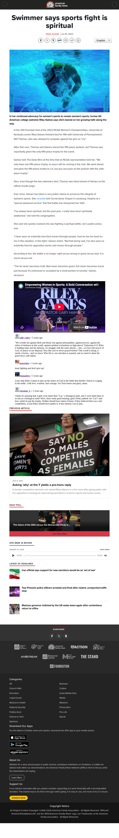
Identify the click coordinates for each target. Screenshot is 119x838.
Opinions (13, 721)
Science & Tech (16, 716)
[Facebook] (52, 636)
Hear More (105, 550)
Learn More (17, 777)
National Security (17, 707)
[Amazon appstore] (19, 752)
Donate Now (18, 798)
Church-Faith (15, 688)
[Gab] (65, 636)
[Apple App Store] (18, 738)
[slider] (59, 555)
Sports (62, 716)
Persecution (65, 707)
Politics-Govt (15, 712)
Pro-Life (63, 712)
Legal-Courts (15, 698)
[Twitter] (59, 636)
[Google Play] (19, 745)
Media (62, 698)
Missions (63, 702)
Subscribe (58, 629)
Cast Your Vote (59, 534)
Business (63, 683)
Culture (62, 688)
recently (41, 198)
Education (14, 693)
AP (10, 683)
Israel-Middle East (67, 693)
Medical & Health (17, 702)
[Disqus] (59, 369)
